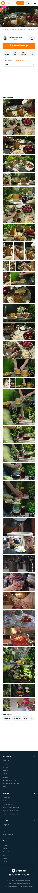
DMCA (5, 874)
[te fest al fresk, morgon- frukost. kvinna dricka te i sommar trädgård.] (18, 402)
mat (25, 792)
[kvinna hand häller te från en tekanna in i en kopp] (18, 590)
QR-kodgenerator (8, 860)
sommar (7, 792)
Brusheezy (6, 834)
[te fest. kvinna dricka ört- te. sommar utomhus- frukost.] (18, 443)
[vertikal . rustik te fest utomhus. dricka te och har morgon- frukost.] (23, 279)
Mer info (7, 64)
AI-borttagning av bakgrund (11, 857)
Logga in (28, 3)
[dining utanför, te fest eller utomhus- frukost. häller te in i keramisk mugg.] (18, 144)
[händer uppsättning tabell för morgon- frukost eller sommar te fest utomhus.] (18, 227)
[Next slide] (31, 792)
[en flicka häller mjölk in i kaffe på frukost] (18, 664)
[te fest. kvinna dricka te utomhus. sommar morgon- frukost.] (12, 428)
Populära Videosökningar (10, 887)
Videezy (5, 840)
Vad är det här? (20, 60)
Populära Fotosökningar (10, 884)
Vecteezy (5, 837)
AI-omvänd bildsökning (10, 854)
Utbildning (6, 847)
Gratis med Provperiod (19, 46)
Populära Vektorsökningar (11, 881)
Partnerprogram (8, 877)
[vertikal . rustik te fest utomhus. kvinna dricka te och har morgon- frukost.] (6, 417)
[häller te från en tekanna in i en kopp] (18, 572)
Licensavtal (6, 871)
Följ (32, 39)
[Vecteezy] (3, 3)
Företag (5, 844)
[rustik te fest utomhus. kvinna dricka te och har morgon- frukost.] (18, 366)
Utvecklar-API (7, 850)
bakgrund (17, 792)
